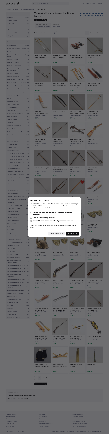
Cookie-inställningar (56, 234)
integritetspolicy (48, 225)
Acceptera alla (72, 234)
